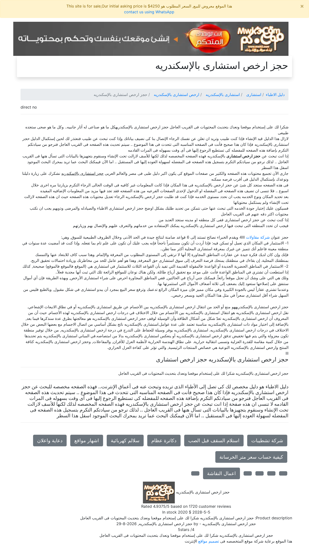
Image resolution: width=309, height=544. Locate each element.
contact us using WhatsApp (149, 11)
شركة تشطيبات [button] (267, 440)
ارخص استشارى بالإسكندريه (176, 94)
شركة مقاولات (258, 237)
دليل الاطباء (275, 94)
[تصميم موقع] (150, 38)
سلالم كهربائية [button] (125, 440)
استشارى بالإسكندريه (223, 94)
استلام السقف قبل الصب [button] (213, 440)
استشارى (253, 94)
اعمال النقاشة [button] (221, 473)
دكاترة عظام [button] (163, 440)
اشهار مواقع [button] (86, 440)
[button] (283, 473)
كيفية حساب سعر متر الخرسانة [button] (251, 457)
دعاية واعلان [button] (50, 440)
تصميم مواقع (208, 541)
